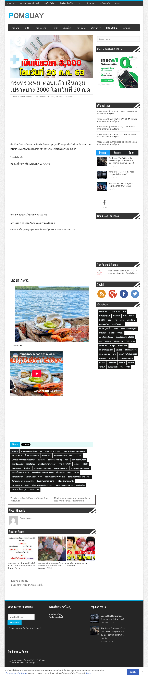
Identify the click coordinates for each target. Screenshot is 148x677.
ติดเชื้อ (116, 328)
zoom (102, 320)
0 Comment (69, 97)
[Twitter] (134, 297)
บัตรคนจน (41, 460)
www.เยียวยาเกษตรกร (53, 451)
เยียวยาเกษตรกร (17, 477)
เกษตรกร (77, 464)
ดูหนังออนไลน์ (104, 324)
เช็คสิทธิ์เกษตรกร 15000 (20, 472)
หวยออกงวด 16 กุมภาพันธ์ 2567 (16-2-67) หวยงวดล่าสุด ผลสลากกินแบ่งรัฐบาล (117, 120)
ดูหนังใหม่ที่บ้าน (117, 324)
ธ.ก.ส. (79, 455)
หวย (114, 354)
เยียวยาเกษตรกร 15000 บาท (55, 477)
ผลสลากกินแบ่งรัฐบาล (129, 328)
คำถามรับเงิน (46, 455)
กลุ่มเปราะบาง (17, 455)
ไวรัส (128, 367)
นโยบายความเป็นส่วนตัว (16, 673)
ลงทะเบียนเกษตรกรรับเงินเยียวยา (23, 464)
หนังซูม (112, 345)
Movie (118, 3)
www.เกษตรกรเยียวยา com (31, 451)
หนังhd (108, 341)
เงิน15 (85, 464)
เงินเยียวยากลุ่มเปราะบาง (42, 468)
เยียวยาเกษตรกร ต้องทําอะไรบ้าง (79, 477)
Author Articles (26, 518)
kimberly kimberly (26, 97)
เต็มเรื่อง (102, 362)
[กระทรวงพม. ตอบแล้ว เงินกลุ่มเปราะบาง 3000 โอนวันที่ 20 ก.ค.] (51, 56)
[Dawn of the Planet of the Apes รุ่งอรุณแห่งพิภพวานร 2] (102, 175)
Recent (117, 152)
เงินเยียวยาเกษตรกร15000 (80, 468)
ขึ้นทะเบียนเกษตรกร (32, 455)
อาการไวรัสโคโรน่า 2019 (128, 354)
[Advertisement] (51, 121)
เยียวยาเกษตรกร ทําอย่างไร (46, 481)
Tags (131, 152)
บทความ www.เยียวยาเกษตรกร (23, 460)
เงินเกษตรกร (16, 468)
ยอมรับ (133, 672)
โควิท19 (131, 362)
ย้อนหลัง (111, 333)
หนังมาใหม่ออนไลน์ (106, 350)
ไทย (122, 367)
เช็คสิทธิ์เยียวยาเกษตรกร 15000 (42, 472)
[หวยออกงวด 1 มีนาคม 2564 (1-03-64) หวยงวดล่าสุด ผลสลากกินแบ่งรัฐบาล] (22, 549)
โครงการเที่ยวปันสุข (19, 489)
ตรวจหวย (81, 28)
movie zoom (128, 316)
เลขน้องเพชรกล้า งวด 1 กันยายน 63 (77, 564)
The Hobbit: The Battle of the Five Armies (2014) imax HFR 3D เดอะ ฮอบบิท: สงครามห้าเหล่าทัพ (122, 160)
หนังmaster (118, 341)
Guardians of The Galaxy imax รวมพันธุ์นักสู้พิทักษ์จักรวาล (121, 184)
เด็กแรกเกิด (60, 472)
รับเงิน (67, 460)
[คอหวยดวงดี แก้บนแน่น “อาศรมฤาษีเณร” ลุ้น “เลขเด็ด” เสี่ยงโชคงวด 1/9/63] (52, 549)
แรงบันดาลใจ (104, 3)
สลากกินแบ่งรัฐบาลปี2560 (125, 337)
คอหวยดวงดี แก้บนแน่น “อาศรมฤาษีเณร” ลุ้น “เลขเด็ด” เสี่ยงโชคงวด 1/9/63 (52, 566)
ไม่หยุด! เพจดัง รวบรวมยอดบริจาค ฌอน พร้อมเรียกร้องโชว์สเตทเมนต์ (72, 499)
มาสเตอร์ (102, 333)
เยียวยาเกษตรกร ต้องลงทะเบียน (23, 481)
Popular (103, 152)
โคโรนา (102, 367)
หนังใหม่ (119, 350)
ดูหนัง (122, 320)
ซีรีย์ (56, 28)
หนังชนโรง (103, 345)
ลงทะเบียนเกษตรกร (79, 460)
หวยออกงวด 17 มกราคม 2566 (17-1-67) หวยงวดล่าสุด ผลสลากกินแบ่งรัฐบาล (116, 135)
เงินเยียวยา (27, 468)
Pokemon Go (112, 28)
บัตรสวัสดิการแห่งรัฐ (55, 460)
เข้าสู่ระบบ (21, 585)
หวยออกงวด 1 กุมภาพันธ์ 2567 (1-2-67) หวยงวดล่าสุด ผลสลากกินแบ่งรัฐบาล (116, 127)
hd (124, 311)
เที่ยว (69, 472)
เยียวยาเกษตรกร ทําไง (66, 481)
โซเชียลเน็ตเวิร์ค (66, 3)
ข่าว (80, 3)
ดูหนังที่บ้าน (131, 320)
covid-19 (103, 311)
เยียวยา (76, 472)
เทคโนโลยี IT (49, 3)
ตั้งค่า (88, 673)
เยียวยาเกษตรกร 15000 (34, 477)
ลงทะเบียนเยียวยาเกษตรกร (47, 464)
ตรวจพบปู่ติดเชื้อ (105, 328)
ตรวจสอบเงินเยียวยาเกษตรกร (64, 455)
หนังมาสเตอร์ (122, 345)
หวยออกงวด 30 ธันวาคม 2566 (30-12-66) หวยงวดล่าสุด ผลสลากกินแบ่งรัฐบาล (117, 143)
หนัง (100, 341)
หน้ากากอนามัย (104, 354)
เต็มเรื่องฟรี (112, 362)
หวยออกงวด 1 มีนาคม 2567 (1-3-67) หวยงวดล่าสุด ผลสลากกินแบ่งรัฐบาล (117, 112)
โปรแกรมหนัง (113, 367)
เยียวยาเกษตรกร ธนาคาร (20, 485)
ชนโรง (110, 320)
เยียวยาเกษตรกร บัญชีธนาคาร (42, 485)
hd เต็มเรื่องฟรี (104, 316)
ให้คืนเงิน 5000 (34, 489)
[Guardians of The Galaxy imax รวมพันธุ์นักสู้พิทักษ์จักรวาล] (102, 186)
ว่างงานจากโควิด (65, 464)
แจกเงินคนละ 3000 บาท (64, 485)
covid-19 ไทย (115, 311)
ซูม (116, 320)
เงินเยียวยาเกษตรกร (61, 468)
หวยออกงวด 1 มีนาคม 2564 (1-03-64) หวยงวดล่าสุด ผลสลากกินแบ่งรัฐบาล (22, 566)
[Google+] (112, 297)
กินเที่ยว (90, 3)
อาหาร (126, 28)
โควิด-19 (122, 362)
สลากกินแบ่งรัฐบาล (106, 337)
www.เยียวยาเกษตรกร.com (74, 451)
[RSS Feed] (101, 297)
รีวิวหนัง (120, 333)
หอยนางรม (18, 345)
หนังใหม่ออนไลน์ (131, 350)
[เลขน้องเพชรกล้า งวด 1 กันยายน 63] (81, 549)
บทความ (10, 3)
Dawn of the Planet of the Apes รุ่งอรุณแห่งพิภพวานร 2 (121, 173)
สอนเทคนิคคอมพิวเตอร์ (29, 3)
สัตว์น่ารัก (96, 28)
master (116, 316)
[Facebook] (123, 297)
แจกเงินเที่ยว (80, 485)
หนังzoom (130, 341)
